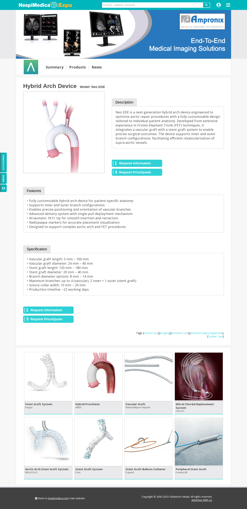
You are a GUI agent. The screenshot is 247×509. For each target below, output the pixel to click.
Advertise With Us (201, 500)
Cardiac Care (215, 336)
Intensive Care (179, 333)
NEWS (3, 178)
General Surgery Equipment (206, 333)
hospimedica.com (58, 498)
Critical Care (151, 333)
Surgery (164, 333)
